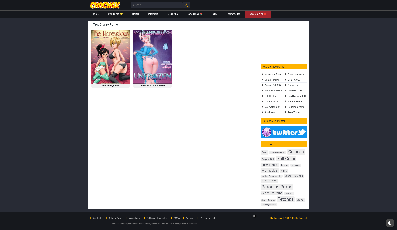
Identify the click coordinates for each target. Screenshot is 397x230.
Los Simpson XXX (297, 96)
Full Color (286, 158)
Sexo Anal (173, 14)
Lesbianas (296, 165)
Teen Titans (294, 112)
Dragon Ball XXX (273, 85)
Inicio (96, 14)
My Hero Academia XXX (271, 176)
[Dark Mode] (390, 223)
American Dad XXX (297, 74)
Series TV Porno (271, 193)
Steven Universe (268, 200)
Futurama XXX (295, 90)
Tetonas (286, 199)
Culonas (296, 151)
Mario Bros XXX (273, 101)
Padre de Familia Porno (277, 90)
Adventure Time (273, 74)
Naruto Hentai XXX (294, 176)
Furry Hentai (269, 165)
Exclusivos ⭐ (115, 14)
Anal (264, 152)
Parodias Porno (276, 186)
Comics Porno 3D (277, 152)
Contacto (97, 218)
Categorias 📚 (195, 14)
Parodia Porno (269, 180)
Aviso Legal (134, 218)
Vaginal (300, 200)
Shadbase (270, 112)
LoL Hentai (270, 96)
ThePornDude (233, 14)
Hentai (135, 14)
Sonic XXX (289, 193)
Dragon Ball (267, 159)
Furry (214, 14)
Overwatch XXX (272, 107)
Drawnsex (293, 85)
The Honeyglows (110, 85)
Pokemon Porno (296, 107)
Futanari (284, 165)
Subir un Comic (116, 218)
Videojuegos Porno (268, 205)
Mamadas (269, 170)
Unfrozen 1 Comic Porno (152, 85)
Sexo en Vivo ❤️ (258, 14)
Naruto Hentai (295, 101)
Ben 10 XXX (294, 79)
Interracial (153, 14)
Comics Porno (272, 79)
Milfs (284, 170)
